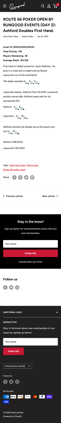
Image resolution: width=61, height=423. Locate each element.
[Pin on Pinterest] (20, 177)
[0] (55, 6)
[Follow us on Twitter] (11, 287)
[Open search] (43, 6)
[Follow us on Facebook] (5, 287)
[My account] (49, 6)
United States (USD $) (15, 366)
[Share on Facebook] (14, 177)
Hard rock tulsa (17, 165)
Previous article (14, 196)
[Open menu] (4, 6)
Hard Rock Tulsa (10, 36)
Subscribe (30, 253)
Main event (32, 165)
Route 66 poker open (14, 169)
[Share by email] (32, 177)
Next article (48, 196)
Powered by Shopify (12, 416)
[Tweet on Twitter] (26, 177)
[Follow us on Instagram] (17, 287)
